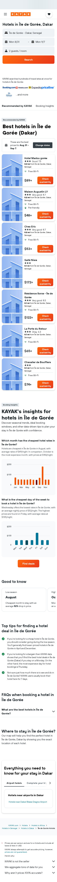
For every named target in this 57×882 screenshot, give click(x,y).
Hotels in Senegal (9, 828)
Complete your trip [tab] (37, 783)
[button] (5, 14)
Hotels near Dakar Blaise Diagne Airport (28, 801)
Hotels (25, 825)
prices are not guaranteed (16, 852)
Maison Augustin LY (36, 191)
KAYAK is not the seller (17, 861)
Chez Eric (30, 226)
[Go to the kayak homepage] (21, 14)
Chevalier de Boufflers (37, 362)
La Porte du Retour (35, 328)
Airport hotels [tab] (14, 783)
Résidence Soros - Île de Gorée (38, 295)
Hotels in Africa (38, 825)
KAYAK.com (13, 825)
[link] (28, 563)
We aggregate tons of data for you (24, 867)
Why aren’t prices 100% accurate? (23, 872)
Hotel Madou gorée (35, 158)
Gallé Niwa (30, 260)
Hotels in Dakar (27, 828)
